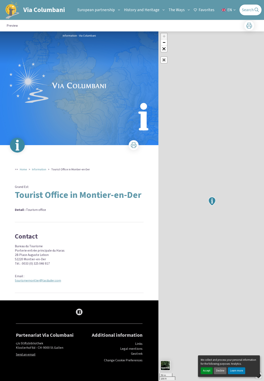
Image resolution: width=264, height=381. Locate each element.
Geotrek (137, 353)
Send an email (25, 354)
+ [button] (164, 36)
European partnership (96, 10)
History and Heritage (141, 10)
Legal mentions (131, 348)
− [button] (164, 42)
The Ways (177, 10)
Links (139, 344)
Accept (206, 371)
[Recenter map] (164, 60)
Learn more (236, 371)
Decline (220, 371)
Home (23, 169)
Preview (12, 25)
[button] (164, 49)
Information (39, 169)
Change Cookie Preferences (123, 360)
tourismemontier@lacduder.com (38, 280)
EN (229, 10)
